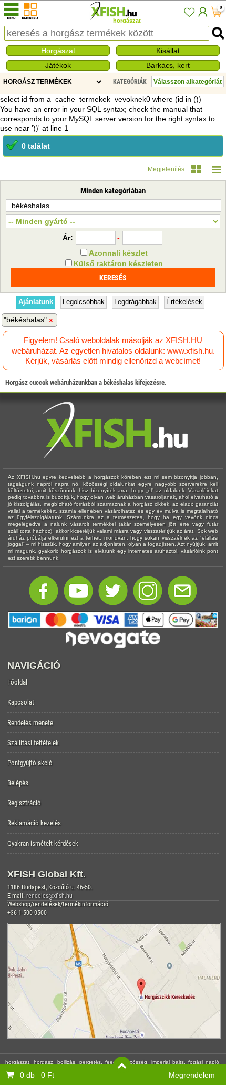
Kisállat (168, 50)
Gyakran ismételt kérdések (42, 843)
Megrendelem (192, 1075)
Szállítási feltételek (33, 743)
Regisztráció (24, 803)
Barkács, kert (168, 65)
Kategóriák (130, 81)
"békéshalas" (25, 320)
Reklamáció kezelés (34, 823)
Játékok (58, 65)
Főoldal (17, 682)
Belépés (17, 783)
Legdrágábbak (135, 302)
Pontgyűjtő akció (30, 763)
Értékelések (184, 302)
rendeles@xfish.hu (49, 896)
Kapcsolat (20, 702)
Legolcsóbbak (84, 302)
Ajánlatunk (35, 302)
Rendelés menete (30, 723)
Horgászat (58, 50)
